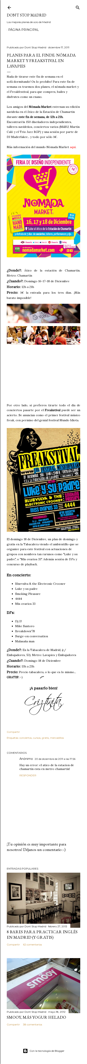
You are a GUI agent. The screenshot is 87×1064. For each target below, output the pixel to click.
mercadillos (57, 737)
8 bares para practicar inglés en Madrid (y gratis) (42, 934)
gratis (45, 737)
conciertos (25, 737)
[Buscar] (77, 7)
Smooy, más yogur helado (36, 1017)
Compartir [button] (13, 731)
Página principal (23, 30)
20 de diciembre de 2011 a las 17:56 (55, 758)
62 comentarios (32, 944)
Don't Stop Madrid (26, 15)
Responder (27, 775)
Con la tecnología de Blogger (47, 1050)
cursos (37, 737)
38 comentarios (32, 1024)
